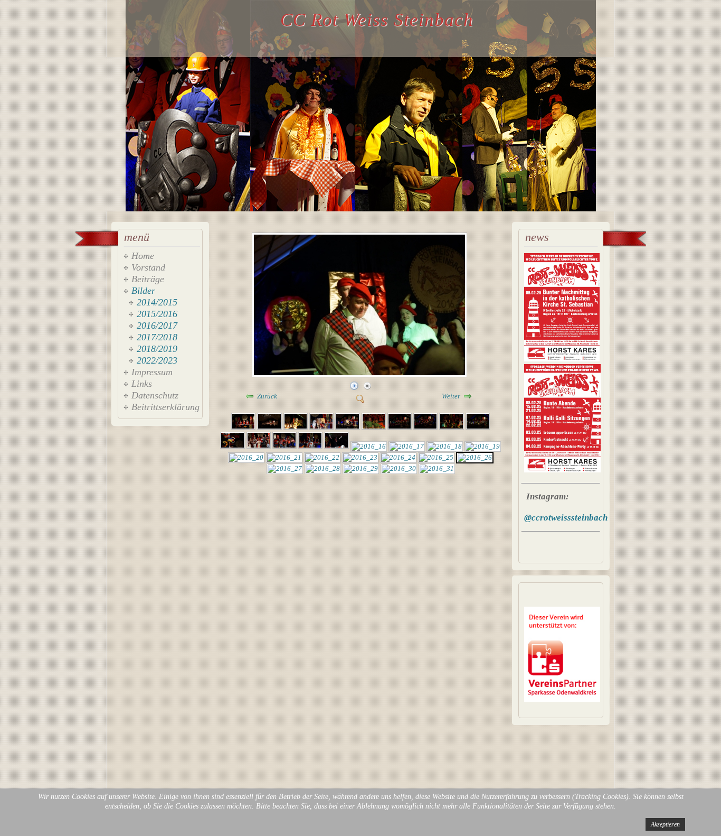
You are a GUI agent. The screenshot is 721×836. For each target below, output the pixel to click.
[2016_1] (243, 427)
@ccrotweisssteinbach (566, 518)
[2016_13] (284, 446)
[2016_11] (232, 446)
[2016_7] (399, 427)
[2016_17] (406, 446)
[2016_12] (258, 446)
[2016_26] (360, 375)
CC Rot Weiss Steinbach (376, 20)
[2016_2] (269, 427)
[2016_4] (321, 427)
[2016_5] (347, 427)
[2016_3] (295, 427)
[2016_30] (399, 468)
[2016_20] (246, 457)
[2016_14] (310, 446)
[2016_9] (451, 427)
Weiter (451, 396)
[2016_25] (436, 457)
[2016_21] (284, 457)
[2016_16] (368, 446)
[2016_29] (361, 468)
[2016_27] (285, 468)
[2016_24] (398, 457)
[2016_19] (482, 446)
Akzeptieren (665, 824)
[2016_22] (322, 457)
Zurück (267, 396)
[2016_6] (374, 427)
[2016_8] (425, 427)
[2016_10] (478, 427)
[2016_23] (360, 457)
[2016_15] (336, 446)
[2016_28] (323, 468)
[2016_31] (437, 468)
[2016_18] (444, 446)
